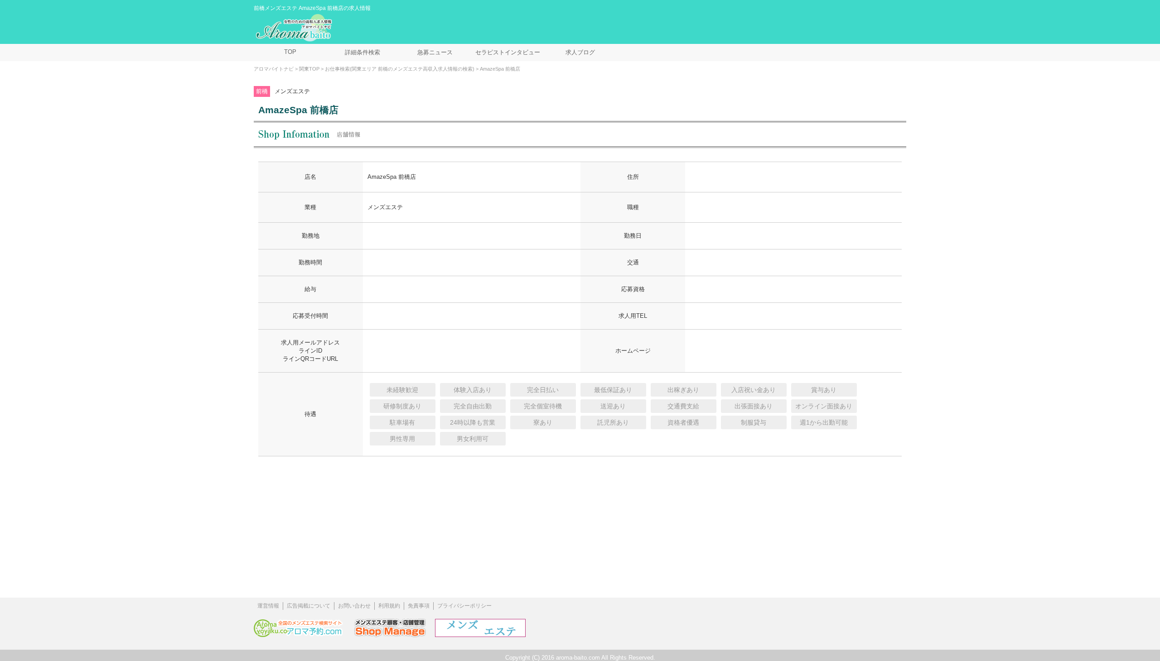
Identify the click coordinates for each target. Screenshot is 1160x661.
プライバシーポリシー (464, 606)
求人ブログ (580, 52)
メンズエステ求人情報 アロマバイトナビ (295, 28)
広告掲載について (308, 606)
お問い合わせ (354, 606)
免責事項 (419, 606)
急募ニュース (435, 52)
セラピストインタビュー (507, 52)
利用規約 (389, 606)
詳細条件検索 (362, 52)
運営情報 (268, 606)
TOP (290, 51)
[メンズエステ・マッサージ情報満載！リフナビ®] (480, 634)
